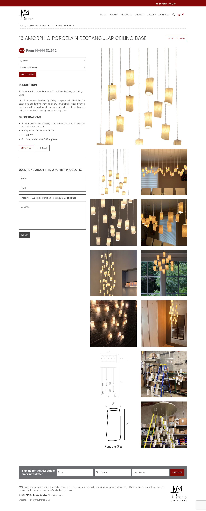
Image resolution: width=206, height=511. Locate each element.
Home (103, 14)
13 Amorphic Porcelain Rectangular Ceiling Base (51, 26)
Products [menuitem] (126, 14)
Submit (24, 235)
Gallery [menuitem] (151, 14)
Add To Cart (27, 74)
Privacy (52, 495)
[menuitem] (103, 14)
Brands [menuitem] (139, 14)
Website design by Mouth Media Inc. (34, 500)
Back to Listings (176, 38)
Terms (60, 495)
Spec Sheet (26, 147)
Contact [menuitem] (164, 14)
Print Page (42, 147)
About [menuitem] (113, 14)
